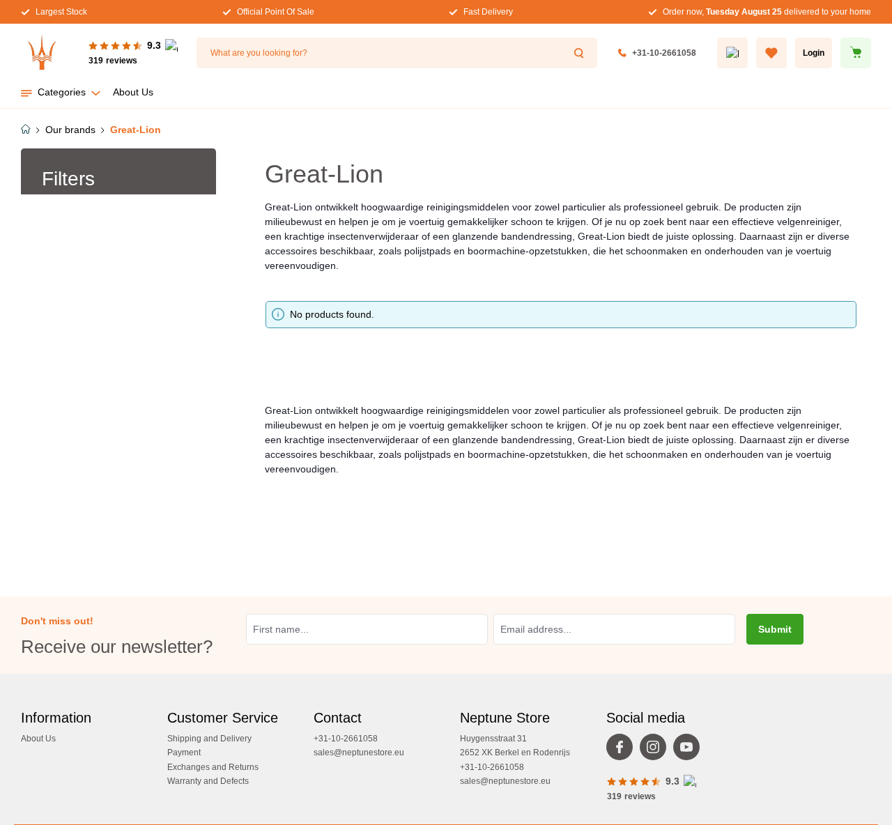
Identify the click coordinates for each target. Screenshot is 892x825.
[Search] (580, 53)
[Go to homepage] (42, 53)
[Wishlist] (771, 53)
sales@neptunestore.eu (359, 752)
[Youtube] (690, 750)
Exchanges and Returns (213, 767)
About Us (38, 738)
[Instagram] (656, 750)
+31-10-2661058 (664, 53)
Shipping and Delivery (209, 738)
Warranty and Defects (208, 781)
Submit (775, 629)
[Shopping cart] (855, 53)
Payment (184, 752)
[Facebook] (623, 750)
